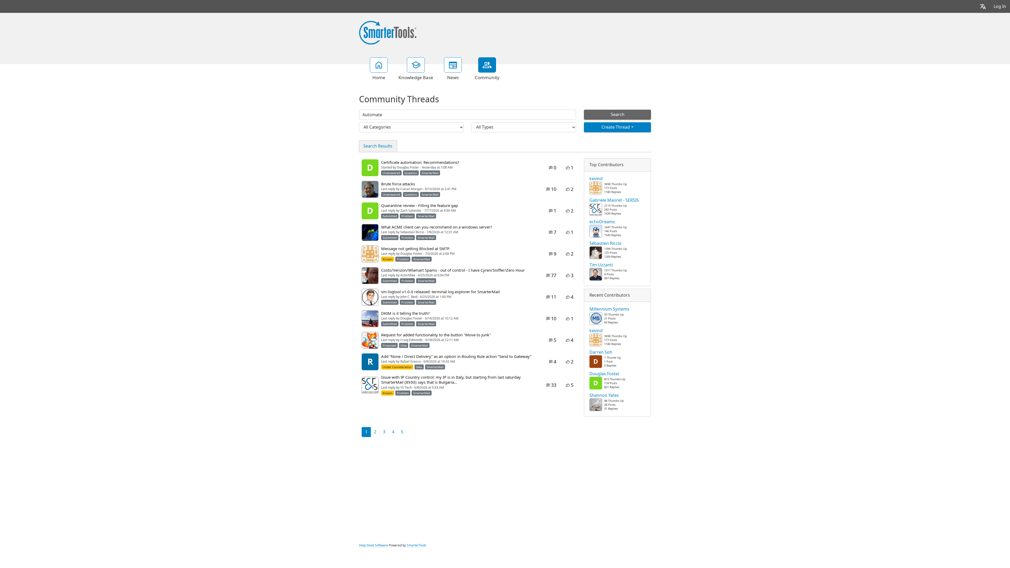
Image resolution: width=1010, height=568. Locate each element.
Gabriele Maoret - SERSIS (614, 200)
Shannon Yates (604, 395)
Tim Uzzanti (601, 265)
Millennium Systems (609, 309)
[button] (983, 6)
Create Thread (616, 127)
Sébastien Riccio (605, 243)
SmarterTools (416, 545)
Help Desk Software (373, 545)
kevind (596, 179)
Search (617, 114)
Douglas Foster (604, 374)
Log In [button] (1000, 6)
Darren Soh (600, 352)
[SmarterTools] (387, 32)
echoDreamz (602, 222)
